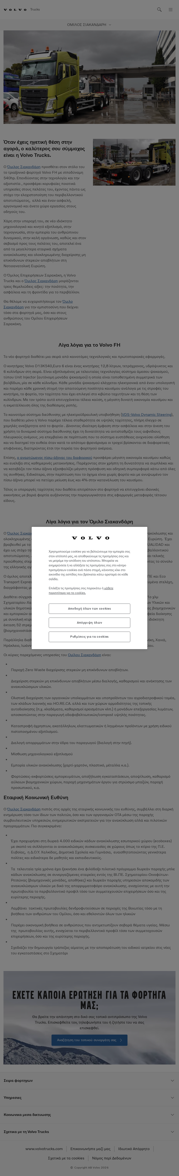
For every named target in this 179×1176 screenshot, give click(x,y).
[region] (89, 588)
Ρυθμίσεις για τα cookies (89, 636)
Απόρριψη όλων (89, 622)
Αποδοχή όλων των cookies (89, 608)
